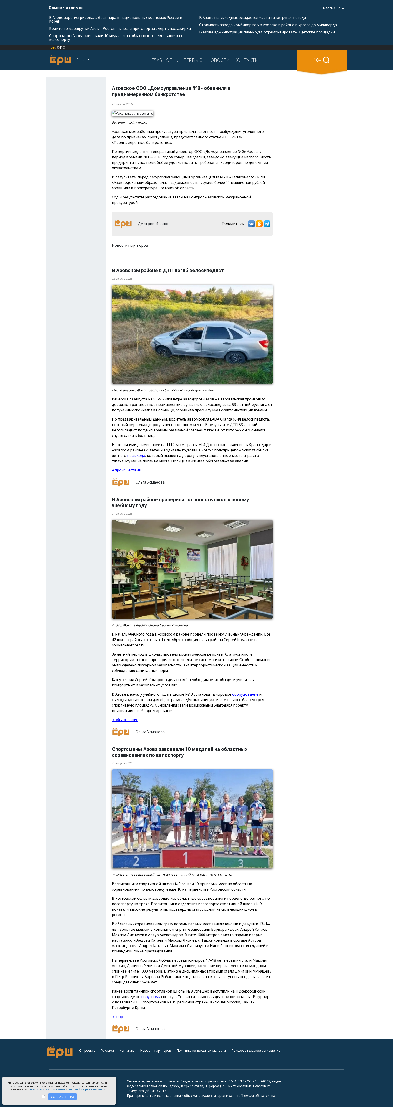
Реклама (107, 1050)
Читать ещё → (333, 8)
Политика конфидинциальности (201, 1050)
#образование (125, 719)
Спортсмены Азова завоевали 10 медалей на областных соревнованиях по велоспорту (116, 37)
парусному (151, 996)
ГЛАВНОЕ (161, 60)
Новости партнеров (155, 1050)
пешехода (136, 455)
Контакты (127, 1050)
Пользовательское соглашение (255, 1050)
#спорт (118, 1016)
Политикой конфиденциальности (86, 1089)
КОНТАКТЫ (246, 60)
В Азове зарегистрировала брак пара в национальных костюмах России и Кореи (115, 19)
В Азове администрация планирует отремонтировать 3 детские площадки (267, 32)
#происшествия (126, 470)
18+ (317, 60)
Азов (81, 59)
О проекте (87, 1050)
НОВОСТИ (218, 60)
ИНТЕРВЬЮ (190, 60)
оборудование (245, 694)
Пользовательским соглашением (47, 1089)
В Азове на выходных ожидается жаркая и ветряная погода (252, 17)
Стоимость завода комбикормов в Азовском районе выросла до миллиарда (268, 24)
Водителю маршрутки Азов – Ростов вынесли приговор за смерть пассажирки (120, 28)
